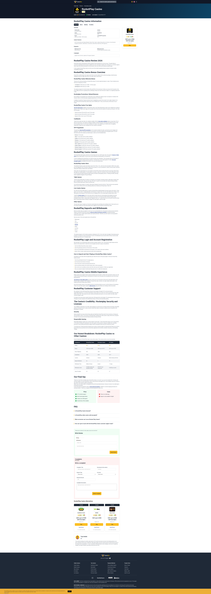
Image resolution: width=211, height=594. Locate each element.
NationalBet (93, 567)
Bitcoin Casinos (110, 572)
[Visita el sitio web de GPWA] (110, 578)
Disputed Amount (80, 477)
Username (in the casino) (102, 467)
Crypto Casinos (110, 569)
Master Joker (127, 571)
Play (81, 524)
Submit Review (113, 452)
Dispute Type (79, 472)
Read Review (81, 527)
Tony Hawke (84, 536)
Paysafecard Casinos (112, 567)
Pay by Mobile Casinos (112, 565)
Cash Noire (126, 569)
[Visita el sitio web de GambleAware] (101, 578)
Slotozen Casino (94, 572)
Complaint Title (80, 467)
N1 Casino (111, 342)
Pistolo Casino (93, 569)
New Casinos (76, 569)
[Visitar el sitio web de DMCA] (116, 578)
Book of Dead (127, 565)
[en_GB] (134, 1)
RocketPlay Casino (90, 342)
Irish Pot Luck (127, 572)
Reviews (81, 5)
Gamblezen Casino (94, 565)
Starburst (126, 567)
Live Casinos (76, 572)
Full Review (78, 440)
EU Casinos (76, 571)
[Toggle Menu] (136, 1)
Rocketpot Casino (101, 342)
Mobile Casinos (77, 567)
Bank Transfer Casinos (112, 571)
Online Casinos (76, 565)
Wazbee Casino (94, 571)
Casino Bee (76, 5)
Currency (99, 472)
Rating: (77, 437)
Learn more (6, 592)
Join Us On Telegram (105, 558)
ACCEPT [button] (69, 591)
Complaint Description (81, 482)
